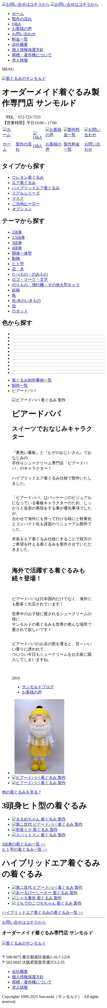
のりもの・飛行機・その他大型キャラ (46, 285)
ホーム (18, 14)
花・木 (18, 269)
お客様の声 (22, 29)
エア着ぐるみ (24, 183)
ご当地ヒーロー (26, 204)
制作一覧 (20, 385)
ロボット (20, 311)
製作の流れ (22, 19)
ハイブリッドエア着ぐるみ (36, 188)
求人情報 (20, 60)
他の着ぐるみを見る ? (21, 792)
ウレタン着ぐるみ (28, 177)
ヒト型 (18, 264)
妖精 (16, 290)
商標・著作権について (32, 55)
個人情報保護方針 (28, 50)
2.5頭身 (18, 237)
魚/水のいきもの (26, 300)
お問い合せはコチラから (24, 922)
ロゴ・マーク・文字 (30, 279)
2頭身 (17, 232)
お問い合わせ (24, 34)
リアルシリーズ (26, 193)
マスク (18, 198)
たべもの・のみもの (30, 274)
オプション (22, 209)
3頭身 (17, 243)
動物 (16, 258)
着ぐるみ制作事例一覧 (32, 380)
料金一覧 (20, 39)
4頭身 (17, 248)
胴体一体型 (22, 253)
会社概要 (20, 44)
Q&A (16, 24)
